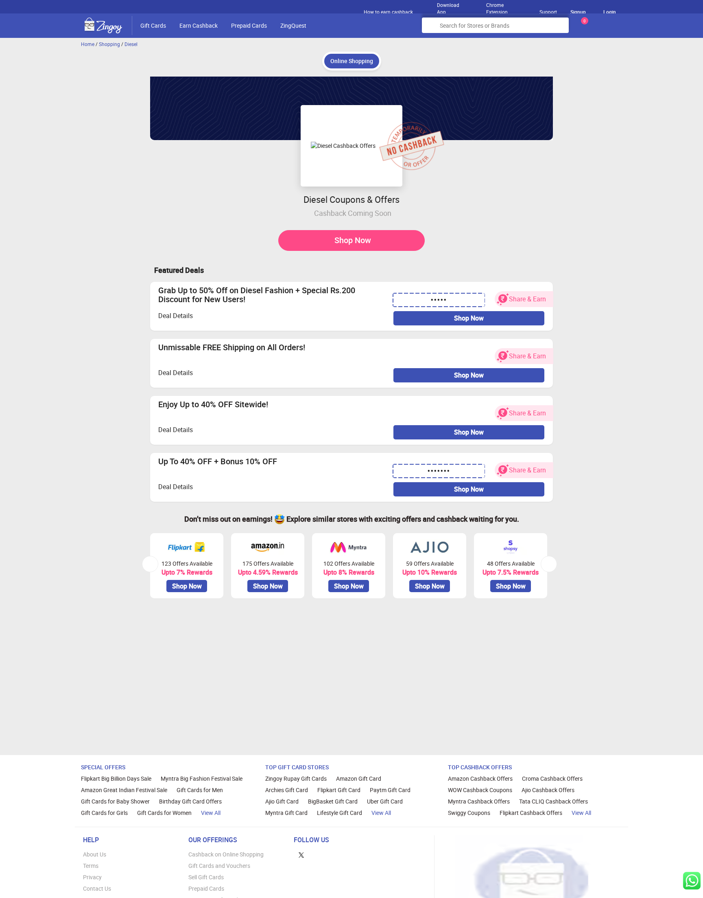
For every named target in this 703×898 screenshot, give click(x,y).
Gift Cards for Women (164, 813)
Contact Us (97, 888)
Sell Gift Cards (206, 877)
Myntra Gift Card (286, 813)
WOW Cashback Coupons (480, 790)
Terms (90, 865)
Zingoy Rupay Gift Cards (296, 778)
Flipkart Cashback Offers (531, 813)
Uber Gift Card (385, 801)
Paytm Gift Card (390, 790)
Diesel (131, 44)
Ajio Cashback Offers (548, 790)
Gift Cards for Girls (104, 813)
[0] (583, 28)
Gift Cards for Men (200, 790)
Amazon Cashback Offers (480, 778)
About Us (94, 854)
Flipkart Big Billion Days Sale (116, 778)
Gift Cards (153, 25)
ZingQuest (293, 25)
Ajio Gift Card (282, 801)
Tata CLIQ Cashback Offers (553, 801)
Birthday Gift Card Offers (190, 801)
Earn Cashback (198, 25)
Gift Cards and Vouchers (219, 865)
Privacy (92, 877)
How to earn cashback (389, 12)
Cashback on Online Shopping (226, 854)
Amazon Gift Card (358, 778)
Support (548, 12)
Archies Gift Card (286, 790)
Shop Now (352, 240)
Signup (578, 12)
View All (211, 813)
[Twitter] (301, 854)
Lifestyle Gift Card (339, 813)
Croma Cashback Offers (552, 778)
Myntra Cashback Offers (479, 801)
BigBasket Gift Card (333, 801)
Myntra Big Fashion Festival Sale (201, 778)
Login (609, 12)
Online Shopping (351, 61)
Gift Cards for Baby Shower (115, 801)
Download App (448, 6)
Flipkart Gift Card (338, 790)
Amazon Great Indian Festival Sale (124, 790)
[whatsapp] (692, 881)
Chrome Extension (497, 6)
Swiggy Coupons (469, 813)
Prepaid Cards (249, 25)
